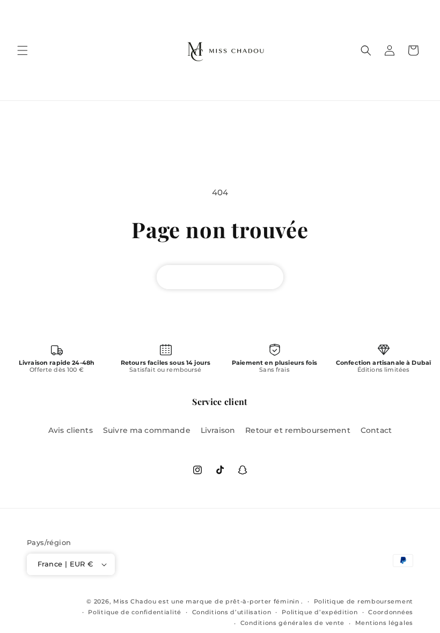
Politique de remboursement (363, 601)
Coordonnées (390, 612)
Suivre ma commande (146, 430)
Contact (376, 430)
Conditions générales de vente (292, 623)
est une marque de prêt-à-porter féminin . (230, 601)
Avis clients (70, 430)
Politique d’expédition (319, 612)
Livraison (218, 430)
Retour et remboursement (297, 430)
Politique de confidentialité (134, 612)
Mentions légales (384, 623)
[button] (22, 50)
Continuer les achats (220, 277)
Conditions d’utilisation (232, 612)
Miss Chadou (135, 601)
